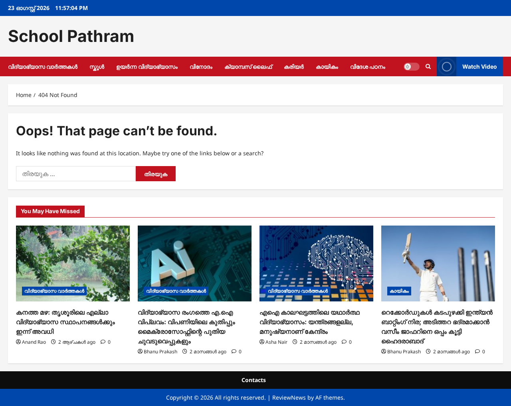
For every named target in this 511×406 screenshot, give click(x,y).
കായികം (327, 66)
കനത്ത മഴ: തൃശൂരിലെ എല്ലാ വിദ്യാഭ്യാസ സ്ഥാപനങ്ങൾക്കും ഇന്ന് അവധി (65, 321)
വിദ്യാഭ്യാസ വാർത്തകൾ (42, 66)
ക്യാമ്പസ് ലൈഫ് (248, 66)
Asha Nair (276, 342)
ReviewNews (289, 397)
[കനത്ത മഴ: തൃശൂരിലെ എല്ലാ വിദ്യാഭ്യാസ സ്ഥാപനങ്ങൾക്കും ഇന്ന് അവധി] (73, 263)
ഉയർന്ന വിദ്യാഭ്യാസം (147, 66)
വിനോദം (201, 66)
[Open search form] (428, 66)
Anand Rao (34, 342)
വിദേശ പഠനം (367, 66)
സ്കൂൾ (96, 66)
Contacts (254, 380)
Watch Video (479, 66)
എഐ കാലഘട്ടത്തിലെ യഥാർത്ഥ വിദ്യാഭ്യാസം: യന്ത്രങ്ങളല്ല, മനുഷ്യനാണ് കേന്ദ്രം (309, 321)
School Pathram (71, 36)
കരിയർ (294, 66)
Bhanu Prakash (160, 351)
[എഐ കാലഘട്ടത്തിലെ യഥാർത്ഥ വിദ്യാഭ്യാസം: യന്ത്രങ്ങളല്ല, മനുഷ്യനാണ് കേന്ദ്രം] (316, 263)
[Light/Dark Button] (412, 66)
